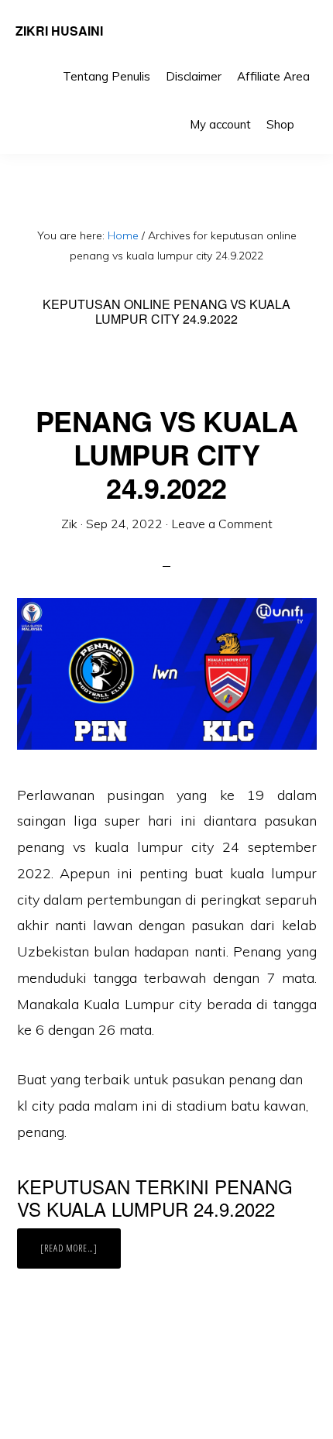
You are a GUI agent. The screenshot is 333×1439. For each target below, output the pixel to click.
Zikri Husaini (59, 30)
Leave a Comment (222, 523)
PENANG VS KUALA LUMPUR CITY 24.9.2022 (167, 453)
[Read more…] (80, 1255)
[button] (310, 113)
